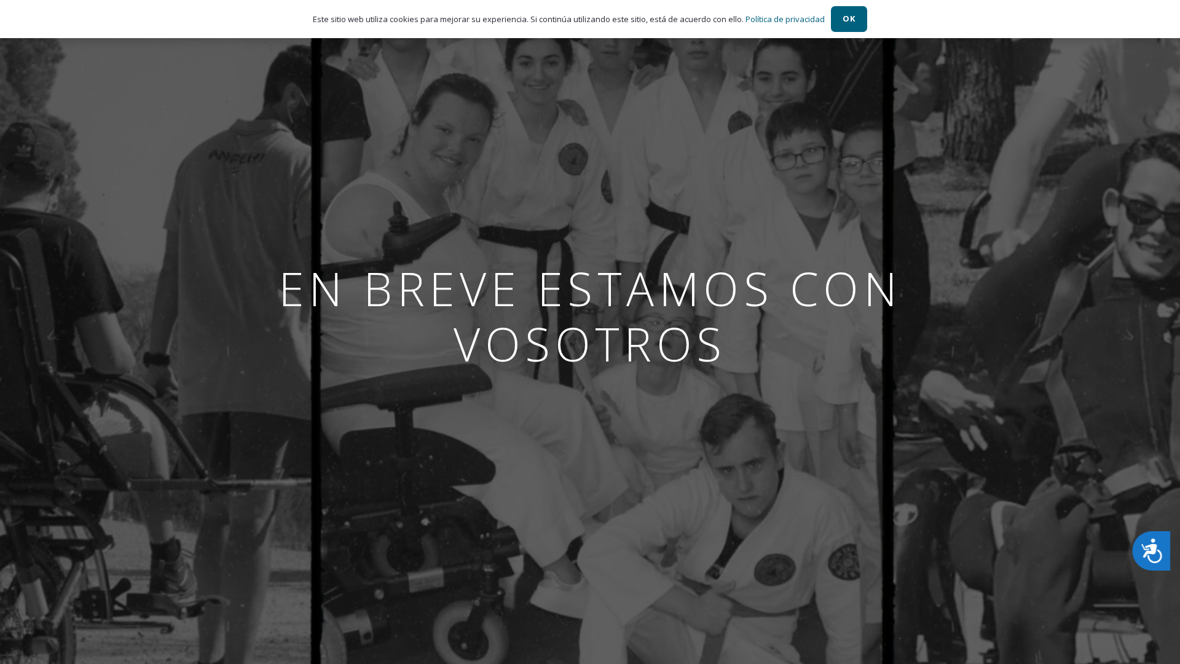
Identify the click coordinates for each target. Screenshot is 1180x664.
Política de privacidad (785, 19)
